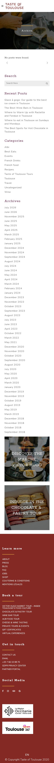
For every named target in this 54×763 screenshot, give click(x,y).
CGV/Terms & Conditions (16, 581)
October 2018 (12, 427)
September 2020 (14, 360)
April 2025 (11, 230)
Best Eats (10, 151)
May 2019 (10, 409)
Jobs (4, 574)
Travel (8, 183)
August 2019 (12, 405)
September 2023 (14, 311)
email (5, 658)
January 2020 (12, 387)
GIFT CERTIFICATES (11, 630)
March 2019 (11, 414)
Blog (5, 566)
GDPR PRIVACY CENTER (14, 666)
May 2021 (10, 342)
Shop (5, 577)
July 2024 (10, 266)
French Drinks (12, 160)
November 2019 (14, 396)
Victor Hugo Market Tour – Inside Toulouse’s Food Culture (21, 607)
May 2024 (10, 275)
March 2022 (11, 337)
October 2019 (12, 400)
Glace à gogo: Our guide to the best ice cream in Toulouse (25, 101)
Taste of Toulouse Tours (18, 174)
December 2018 (14, 418)
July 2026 (10, 207)
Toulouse (9, 178)
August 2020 (12, 364)
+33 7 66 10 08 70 (11, 662)
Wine (7, 192)
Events (8, 156)
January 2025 (12, 243)
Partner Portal (11, 669)
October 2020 (12, 355)
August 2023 (12, 315)
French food (11, 165)
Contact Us (9, 655)
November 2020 (14, 351)
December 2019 (14, 391)
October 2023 (12, 306)
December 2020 (14, 346)
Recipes (9, 169)
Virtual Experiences (13, 633)
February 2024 (13, 288)
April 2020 (11, 378)
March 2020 (11, 382)
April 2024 (11, 279)
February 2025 (13, 239)
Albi (6, 147)
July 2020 (10, 369)
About (6, 559)
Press (5, 563)
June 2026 (10, 212)
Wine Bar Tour (10, 615)
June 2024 (10, 270)
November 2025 (14, 216)
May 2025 (10, 225)
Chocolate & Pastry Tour (17, 612)
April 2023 (11, 328)
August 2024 (12, 261)
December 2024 (14, 248)
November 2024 (14, 252)
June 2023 (10, 324)
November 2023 (14, 302)
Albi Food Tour (10, 619)
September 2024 (14, 257)
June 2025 (10, 221)
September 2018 (14, 432)
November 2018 (14, 423)
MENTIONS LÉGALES (12, 584)
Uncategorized (13, 187)
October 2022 (12, 333)
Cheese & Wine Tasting (15, 623)
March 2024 (11, 284)
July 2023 (10, 319)
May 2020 (10, 373)
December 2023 (14, 297)
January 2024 (12, 293)
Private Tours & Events (15, 626)
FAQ (4, 570)
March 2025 (11, 234)
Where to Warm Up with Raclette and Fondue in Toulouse (24, 114)
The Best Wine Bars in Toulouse (23, 108)
